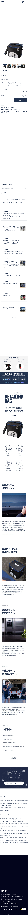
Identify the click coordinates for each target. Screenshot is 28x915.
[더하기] (8, 92)
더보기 (4, 206)
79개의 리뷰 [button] (7, 73)
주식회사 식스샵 (8, 904)
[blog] (12, 909)
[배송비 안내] (20, 85)
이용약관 (2, 894)
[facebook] (14, 909)
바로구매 (21, 100)
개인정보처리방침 (7, 894)
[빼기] (2, 92)
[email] (4, 909)
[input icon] (25, 188)
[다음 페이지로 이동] (22, 318)
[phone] (2, 909)
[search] (16, 1)
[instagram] (7, 909)
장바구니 (7, 100)
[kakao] (9, 909)
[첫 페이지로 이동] (4, 318)
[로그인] (19, 1)
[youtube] (16, 909)
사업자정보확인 (14, 894)
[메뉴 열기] (25, 1)
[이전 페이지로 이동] (6, 318)
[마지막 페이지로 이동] (24, 318)
